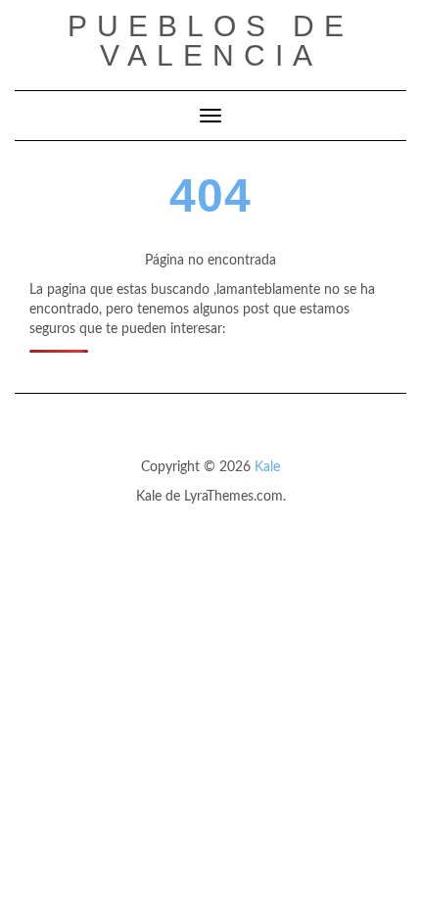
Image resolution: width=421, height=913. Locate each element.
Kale (267, 467)
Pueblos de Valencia (210, 41)
